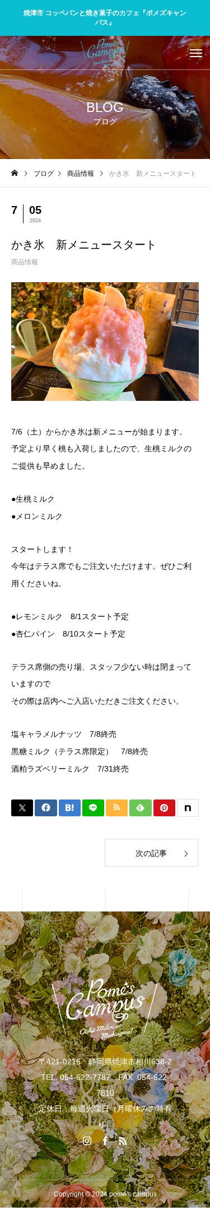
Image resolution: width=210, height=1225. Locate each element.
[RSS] (123, 1140)
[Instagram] (87, 1140)
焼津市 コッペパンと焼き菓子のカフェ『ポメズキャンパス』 (105, 17)
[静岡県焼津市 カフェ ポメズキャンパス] (105, 53)
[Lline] (93, 807)
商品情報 (24, 262)
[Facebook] (105, 1140)
